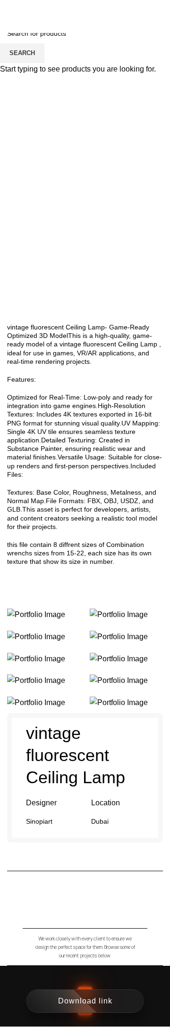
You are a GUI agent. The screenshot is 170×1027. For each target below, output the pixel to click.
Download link (85, 1001)
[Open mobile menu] (159, 16)
